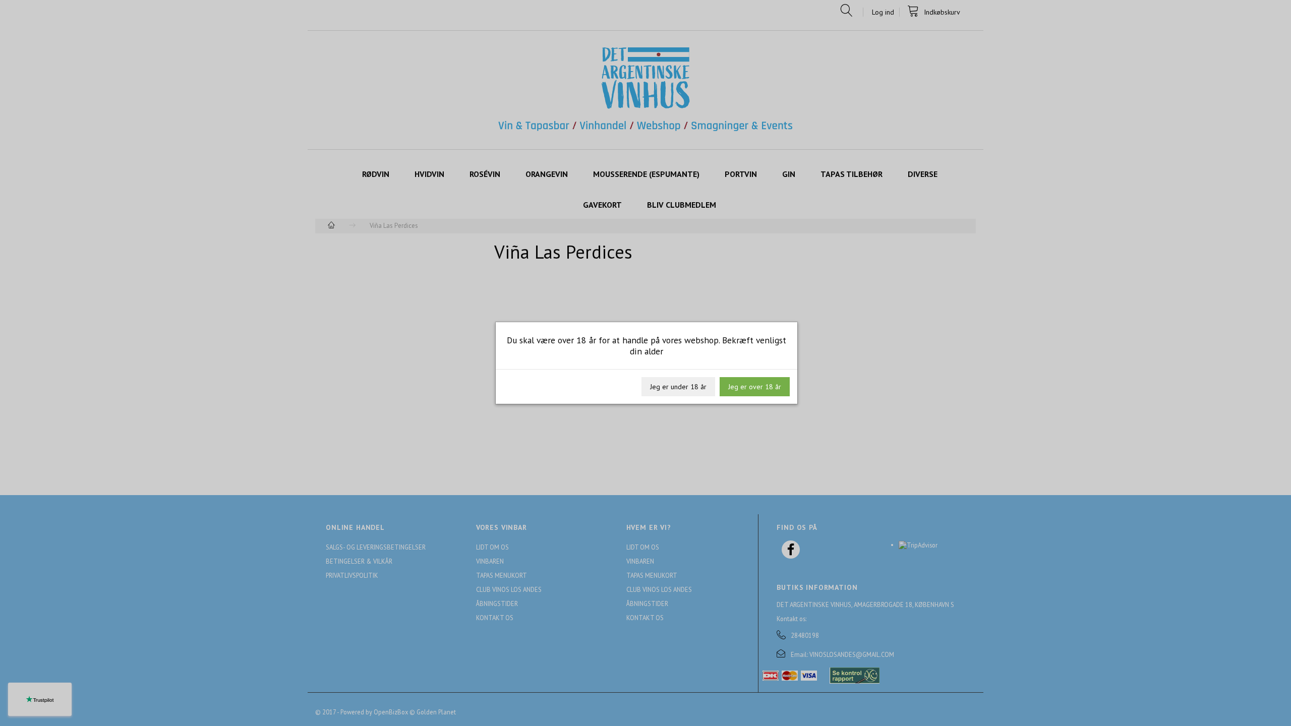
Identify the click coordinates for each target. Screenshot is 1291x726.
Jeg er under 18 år (678, 386)
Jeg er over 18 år (754, 386)
